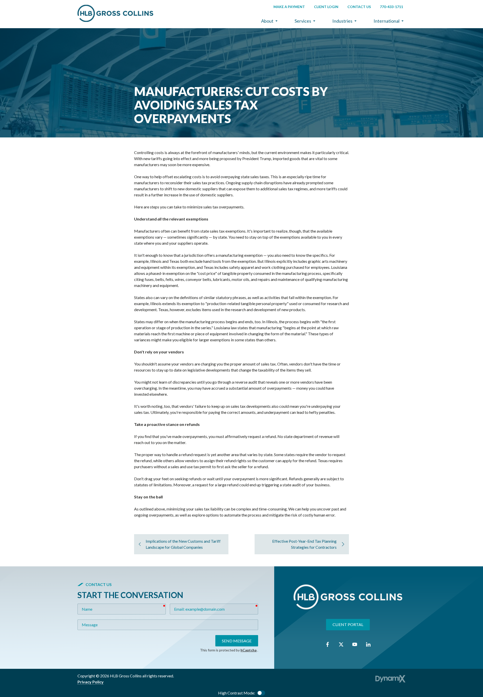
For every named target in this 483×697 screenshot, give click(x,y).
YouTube (354, 644)
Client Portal (348, 624)
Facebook (327, 644)
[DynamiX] (390, 678)
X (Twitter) (341, 644)
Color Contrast (261, 692)
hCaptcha (248, 650)
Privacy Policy (90, 681)
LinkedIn (368, 644)
